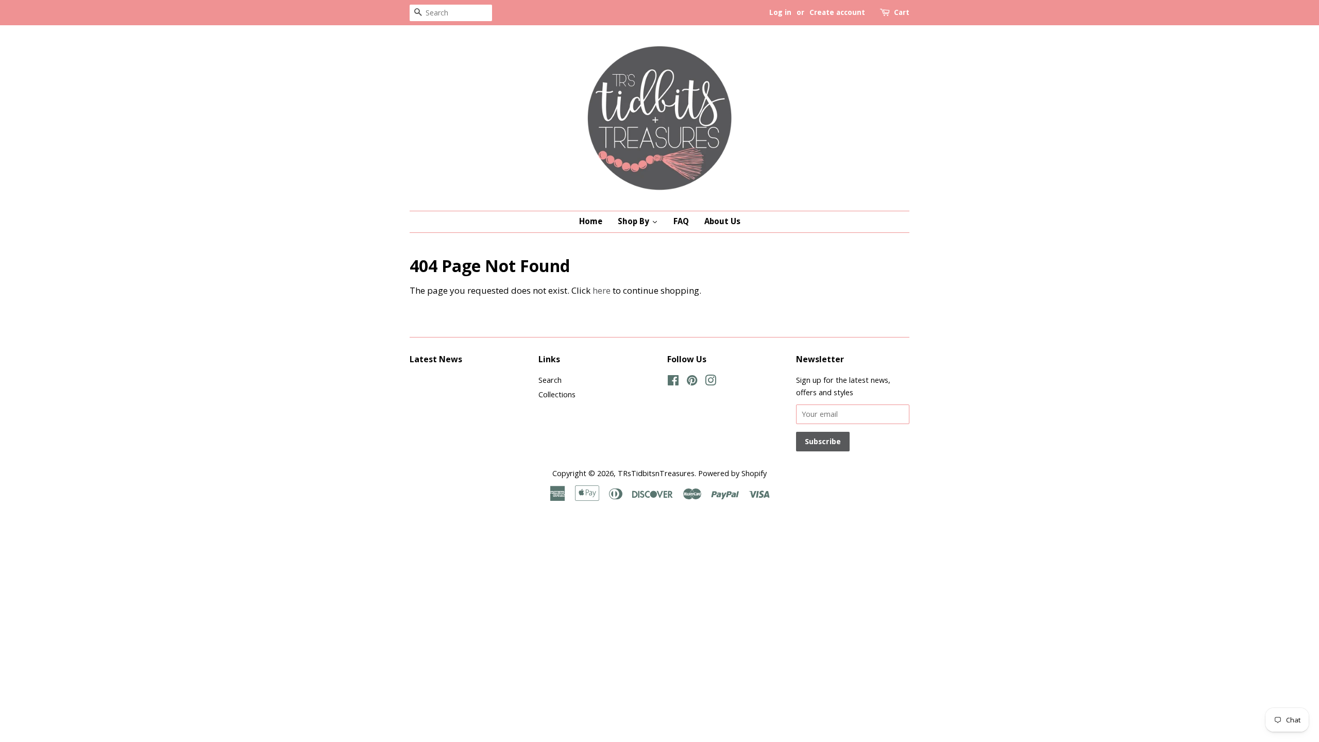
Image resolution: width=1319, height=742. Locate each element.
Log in (780, 12)
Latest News (436, 359)
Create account (837, 12)
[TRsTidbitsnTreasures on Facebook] (673, 382)
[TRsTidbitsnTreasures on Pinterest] (692, 382)
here (602, 290)
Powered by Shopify (732, 473)
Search (550, 380)
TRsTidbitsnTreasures (656, 473)
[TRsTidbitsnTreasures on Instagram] (710, 382)
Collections (557, 394)
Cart (901, 12)
